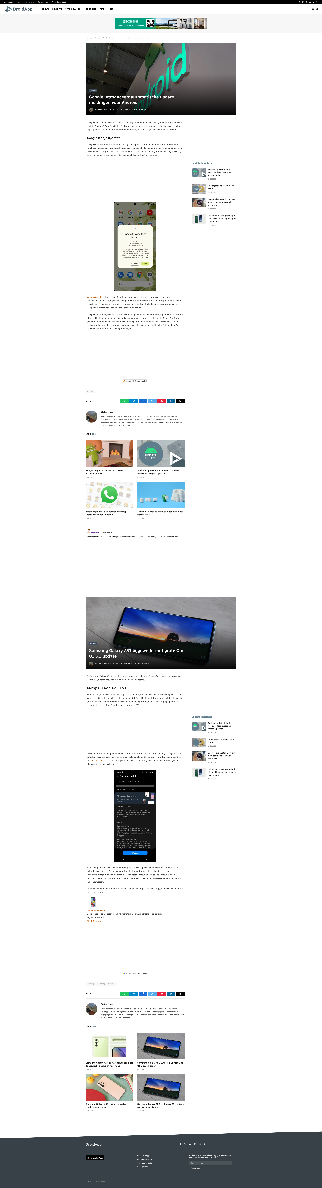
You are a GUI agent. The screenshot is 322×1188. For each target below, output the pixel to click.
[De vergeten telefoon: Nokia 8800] (199, 189)
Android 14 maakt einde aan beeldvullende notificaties (160, 513)
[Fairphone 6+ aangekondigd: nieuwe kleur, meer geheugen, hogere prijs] (199, 219)
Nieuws (45, 9)
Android (90, 391)
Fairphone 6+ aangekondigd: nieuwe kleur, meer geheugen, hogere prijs (222, 218)
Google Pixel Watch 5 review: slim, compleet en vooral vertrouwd (221, 202)
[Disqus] (135, 559)
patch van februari (98, 760)
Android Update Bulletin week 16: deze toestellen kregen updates (158, 472)
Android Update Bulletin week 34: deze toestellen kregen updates (220, 172)
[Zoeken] (317, 9)
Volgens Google (94, 297)
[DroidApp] (19, 9)
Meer (110, 9)
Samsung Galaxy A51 (97, 910)
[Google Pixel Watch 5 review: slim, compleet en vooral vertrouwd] (199, 202)
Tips (102, 9)
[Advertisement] (135, 179)
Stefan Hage (102, 110)
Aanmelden (195, 1168)
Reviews (57, 9)
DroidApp (89, 38)
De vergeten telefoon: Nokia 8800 (52, 2)
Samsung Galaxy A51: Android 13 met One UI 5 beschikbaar (160, 1064)
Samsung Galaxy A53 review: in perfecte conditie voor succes (107, 1105)
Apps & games (72, 9)
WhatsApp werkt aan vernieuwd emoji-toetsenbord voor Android (106, 513)
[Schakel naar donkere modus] (313, 9)
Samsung (90, 984)
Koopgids (91, 9)
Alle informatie (94, 921)
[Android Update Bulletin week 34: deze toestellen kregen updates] (199, 172)
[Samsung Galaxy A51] (93, 907)
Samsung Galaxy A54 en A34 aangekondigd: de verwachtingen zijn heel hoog (109, 1064)
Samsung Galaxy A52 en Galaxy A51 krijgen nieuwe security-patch (160, 1105)
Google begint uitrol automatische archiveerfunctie (104, 472)
